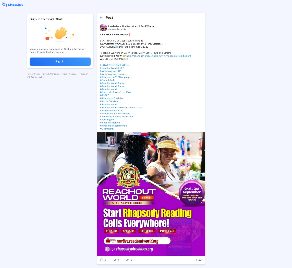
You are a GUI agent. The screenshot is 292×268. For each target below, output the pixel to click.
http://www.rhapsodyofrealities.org (172, 55)
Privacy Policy (33, 74)
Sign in (60, 61)
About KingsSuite (71, 74)
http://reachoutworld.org (139, 55)
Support (84, 74)
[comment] (114, 260)
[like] (101, 260)
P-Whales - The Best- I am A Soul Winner (131, 26)
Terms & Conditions (51, 74)
